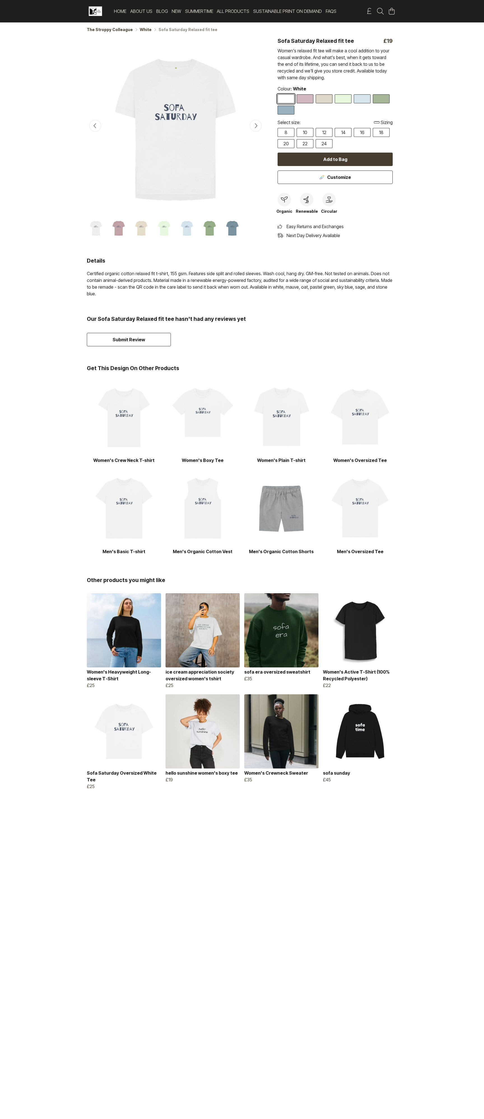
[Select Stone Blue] (286, 110)
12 (324, 132)
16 (362, 132)
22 (305, 143)
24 (324, 143)
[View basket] (391, 11)
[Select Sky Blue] (362, 98)
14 (343, 132)
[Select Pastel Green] (343, 98)
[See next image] (255, 125)
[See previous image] (95, 125)
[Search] (380, 11)
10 (305, 132)
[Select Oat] (324, 98)
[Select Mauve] (305, 98)
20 (286, 143)
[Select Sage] (381, 98)
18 (381, 132)
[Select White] (286, 98)
